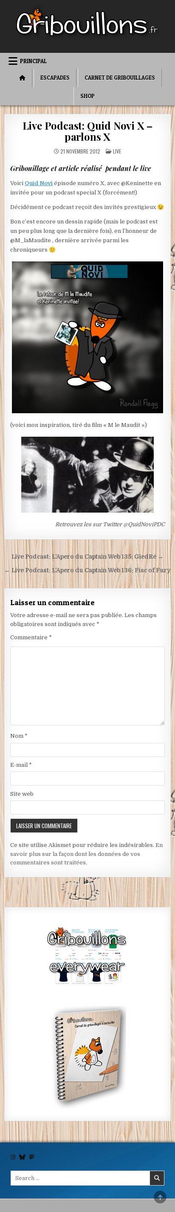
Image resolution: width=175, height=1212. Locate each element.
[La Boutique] (87, 957)
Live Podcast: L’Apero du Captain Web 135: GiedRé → (87, 557)
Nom (19, 736)
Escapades (55, 77)
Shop (87, 96)
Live (117, 151)
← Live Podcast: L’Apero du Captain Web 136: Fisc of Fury (87, 570)
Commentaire (31, 637)
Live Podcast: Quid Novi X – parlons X (88, 131)
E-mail (21, 765)
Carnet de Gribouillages (120, 77)
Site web (22, 794)
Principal (33, 61)
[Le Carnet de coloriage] (87, 1059)
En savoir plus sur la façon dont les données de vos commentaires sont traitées (86, 854)
